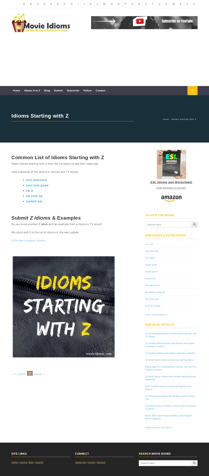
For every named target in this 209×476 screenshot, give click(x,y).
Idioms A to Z (32, 90)
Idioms (23, 462)
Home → (39, 374)
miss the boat (151, 251)
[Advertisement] (104, 61)
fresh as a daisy (153, 306)
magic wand (151, 265)
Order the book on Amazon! (171, 188)
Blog (47, 90)
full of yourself (152, 299)
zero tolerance (36, 180)
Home (16, 90)
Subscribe (73, 90)
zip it (29, 190)
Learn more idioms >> (157, 314)
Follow (87, 90)
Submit (58, 90)
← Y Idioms (18, 374)
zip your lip (34, 196)
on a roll (149, 244)
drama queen (151, 272)
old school (150, 258)
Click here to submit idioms (28, 240)
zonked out (34, 201)
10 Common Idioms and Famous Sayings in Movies (170, 353)
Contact (100, 90)
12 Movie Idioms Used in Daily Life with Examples (169, 360)
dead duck (150, 278)
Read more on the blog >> (159, 427)
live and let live (152, 285)
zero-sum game (37, 185)
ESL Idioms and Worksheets (171, 182)
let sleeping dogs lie (155, 292)
